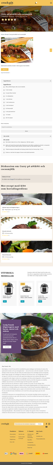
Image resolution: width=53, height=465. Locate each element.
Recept (7, 34)
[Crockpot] (7, 3)
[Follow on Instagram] (49, 424)
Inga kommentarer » (5, 72)
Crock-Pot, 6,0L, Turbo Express (7, 296)
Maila (26, 131)
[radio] (3, 19)
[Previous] (3, 291)
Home (2, 34)
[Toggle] (50, 80)
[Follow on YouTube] (46, 427)
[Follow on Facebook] (46, 424)
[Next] (50, 291)
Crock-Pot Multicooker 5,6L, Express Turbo (43, 297)
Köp (5, 301)
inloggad (12, 179)
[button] (51, 3)
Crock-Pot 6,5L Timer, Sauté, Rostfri (26, 296)
